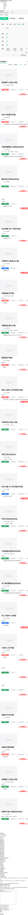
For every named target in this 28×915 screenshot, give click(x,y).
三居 (9, 151)
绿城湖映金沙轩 (3, 859)
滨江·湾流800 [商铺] (8, 616)
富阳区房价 (2, 853)
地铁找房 (12, 18)
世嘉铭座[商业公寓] (8, 325)
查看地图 (5, 85)
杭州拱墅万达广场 (6, 238)
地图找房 (21, 18)
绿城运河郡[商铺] (7, 747)
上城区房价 (2, 845)
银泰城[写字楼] (6, 358)
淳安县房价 (2, 856)
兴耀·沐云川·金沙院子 (4, 857)
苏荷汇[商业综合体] (8, 454)
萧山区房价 (2, 840)
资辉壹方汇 (5, 789)
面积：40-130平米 (14, 330)
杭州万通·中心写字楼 (7, 496)
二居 (6, 151)
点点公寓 (2, 865)
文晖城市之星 (6, 270)
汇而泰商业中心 (3, 876)
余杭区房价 (2, 849)
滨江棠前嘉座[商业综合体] (11, 583)
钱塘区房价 (2, 848)
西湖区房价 (2, 844)
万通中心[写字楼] (7, 648)
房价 (4, 7)
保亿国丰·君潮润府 (3, 872)
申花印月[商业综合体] (9, 519)
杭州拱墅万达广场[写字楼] (11, 229)
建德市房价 (2, 841)
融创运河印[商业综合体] (10, 179)
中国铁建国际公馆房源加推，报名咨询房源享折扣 (13, 156)
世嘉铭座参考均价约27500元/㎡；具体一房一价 (12, 335)
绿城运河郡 (5, 756)
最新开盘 (15, 64)
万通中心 (5, 657)
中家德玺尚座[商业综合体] (11, 551)
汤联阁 (1, 863)
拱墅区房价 (2, 842)
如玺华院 (2, 864)
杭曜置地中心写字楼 (7, 206)
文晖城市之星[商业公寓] (10, 261)
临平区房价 (2, 851)
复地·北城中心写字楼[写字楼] (12, 390)
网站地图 (2, 833)
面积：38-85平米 (9, 523)
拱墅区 (19, 24)
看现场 (5, 4)
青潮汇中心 (2, 860)
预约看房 (2, 11)
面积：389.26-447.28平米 (11, 816)
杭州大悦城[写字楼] (8, 115)
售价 (26, 64)
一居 (2, 151)
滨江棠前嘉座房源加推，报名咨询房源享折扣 (12, 593)
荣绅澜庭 (2, 871)
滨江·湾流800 (6, 625)
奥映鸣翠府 (2, 874)
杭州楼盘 (6, 14)
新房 (4, 3)
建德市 (10, 24)
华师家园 (2, 867)
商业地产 (5, 6)
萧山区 (14, 24)
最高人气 (21, 64)
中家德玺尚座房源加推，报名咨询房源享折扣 (12, 560)
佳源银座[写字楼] (7, 293)
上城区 (7, 28)
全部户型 (3, 119)
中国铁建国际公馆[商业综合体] (12, 147)
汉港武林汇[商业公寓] (9, 422)
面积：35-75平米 (14, 151)
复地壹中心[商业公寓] (9, 82)
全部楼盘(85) (3, 61)
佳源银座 (5, 302)
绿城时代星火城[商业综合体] (11, 812)
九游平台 (2, 2)
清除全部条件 (23, 55)
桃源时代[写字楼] (7, 715)
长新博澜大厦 (2, 868)
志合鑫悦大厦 (2, 861)
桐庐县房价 (2, 855)
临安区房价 (2, 852)
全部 (7, 24)
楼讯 (4, 8)
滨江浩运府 (2, 875)
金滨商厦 (2, 869)
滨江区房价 (2, 846)
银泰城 (4, 367)
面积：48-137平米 (8, 459)
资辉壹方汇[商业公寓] (9, 779)
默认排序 (10, 64)
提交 (1, 911)
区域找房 (4, 18)
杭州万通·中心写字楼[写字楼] (12, 487)
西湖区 (23, 24)
